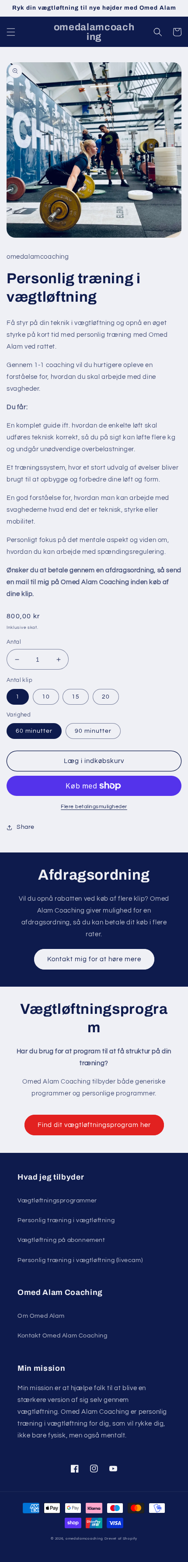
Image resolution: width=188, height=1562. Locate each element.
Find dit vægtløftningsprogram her (94, 1125)
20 (106, 697)
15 (76, 697)
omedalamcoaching (84, 1539)
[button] (11, 32)
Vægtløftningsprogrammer (57, 1201)
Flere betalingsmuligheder (94, 807)
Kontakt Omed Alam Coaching (62, 1336)
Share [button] (26, 827)
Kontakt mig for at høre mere (94, 959)
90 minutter (93, 731)
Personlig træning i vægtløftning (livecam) (80, 1260)
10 (46, 697)
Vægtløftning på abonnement (61, 1240)
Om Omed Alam (40, 1316)
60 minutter (34, 731)
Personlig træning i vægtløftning (66, 1220)
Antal (14, 642)
